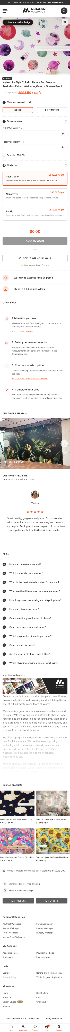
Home (10, 870)
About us (7, 997)
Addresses (8, 957)
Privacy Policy (9, 977)
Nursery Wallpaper (45, 932)
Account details (10, 953)
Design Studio (9, 1002)
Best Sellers (42, 993)
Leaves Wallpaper (45, 928)
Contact (6, 973)
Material (12, 165)
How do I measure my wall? (23, 331)
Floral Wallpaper (10, 932)
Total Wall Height (11, 142)
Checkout (41, 1002)
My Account (18, 900)
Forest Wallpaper (44, 924)
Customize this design (18, 22)
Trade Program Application (49, 977)
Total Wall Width (11, 128)
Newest (6, 1006)
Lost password (43, 957)
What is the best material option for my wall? (30, 378)
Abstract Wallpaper (12, 924)
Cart (38, 997)
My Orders (51, 900)
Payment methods (45, 953)
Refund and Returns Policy (49, 973)
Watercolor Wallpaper (27, 870)
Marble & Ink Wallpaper (14, 937)
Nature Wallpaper (11, 928)
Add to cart (35, 240)
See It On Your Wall (37, 258)
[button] (65, 22)
